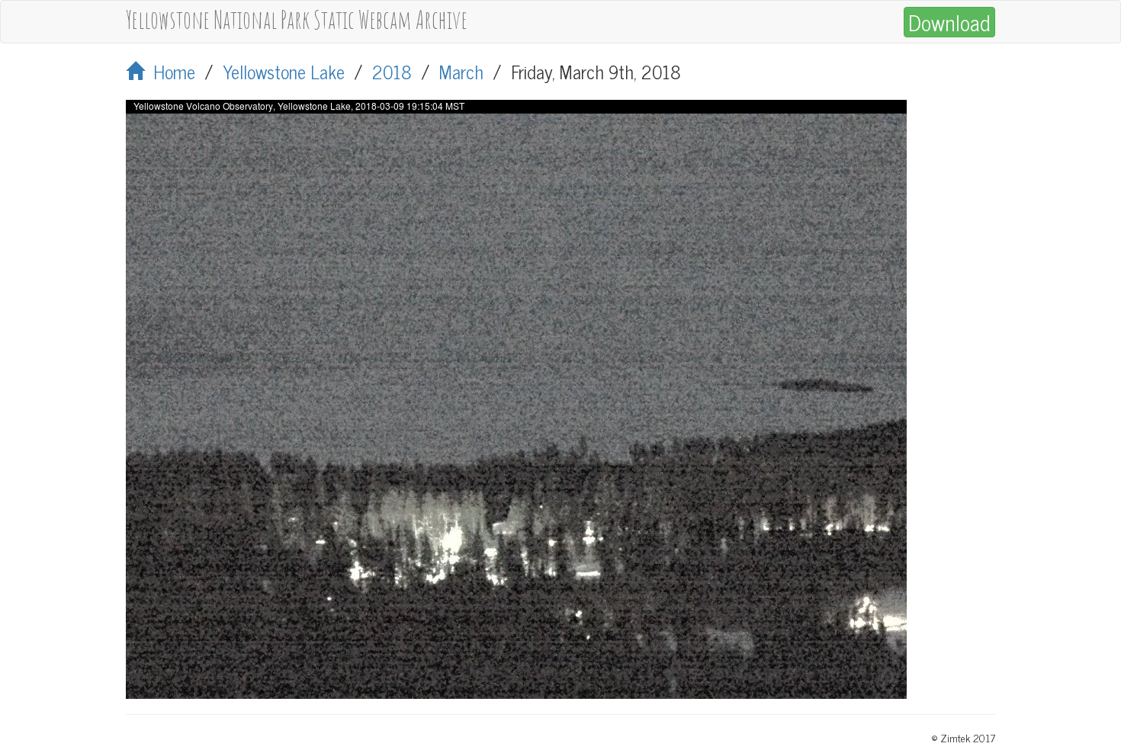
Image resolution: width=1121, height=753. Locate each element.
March (461, 71)
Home (169, 71)
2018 (392, 71)
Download (949, 22)
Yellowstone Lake (284, 71)
